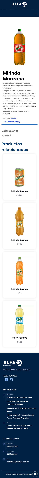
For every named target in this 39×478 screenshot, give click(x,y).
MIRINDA (13, 118)
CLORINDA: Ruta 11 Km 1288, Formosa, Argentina (17, 402)
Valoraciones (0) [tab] (12, 122)
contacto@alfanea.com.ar (18, 462)
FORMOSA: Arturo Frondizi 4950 (19, 397)
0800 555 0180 (12, 446)
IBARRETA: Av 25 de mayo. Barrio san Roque (21, 409)
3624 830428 (12, 454)
